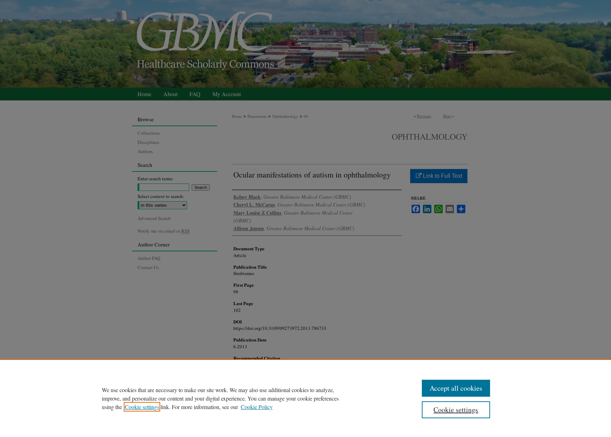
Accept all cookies (456, 388)
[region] (305, 398)
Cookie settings (142, 406)
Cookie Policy (257, 406)
